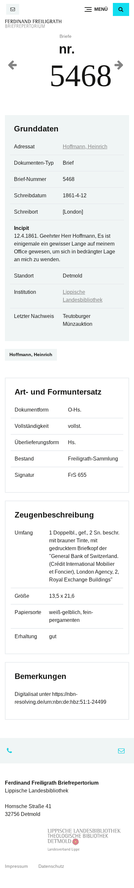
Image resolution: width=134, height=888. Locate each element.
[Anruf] (11, 750)
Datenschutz (51, 866)
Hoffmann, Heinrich (85, 146)
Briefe (66, 36)
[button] (121, 9)
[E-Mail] (12, 9)
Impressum (16, 866)
